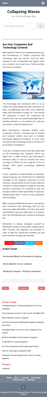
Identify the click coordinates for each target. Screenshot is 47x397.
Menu (5, 3)
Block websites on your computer (17, 264)
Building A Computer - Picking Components (22, 271)
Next (41, 288)
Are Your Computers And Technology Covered (20, 346)
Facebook (20, 243)
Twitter (30, 243)
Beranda (23, 288)
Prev (5, 288)
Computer (6, 368)
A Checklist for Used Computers (15, 342)
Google (10, 243)
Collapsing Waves (22, 392)
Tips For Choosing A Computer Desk (16, 351)
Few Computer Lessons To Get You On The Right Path (23, 313)
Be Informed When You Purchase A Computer (22, 256)
